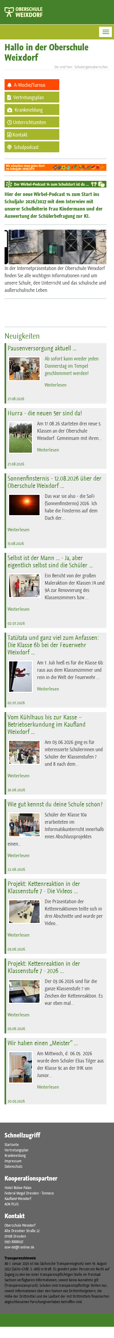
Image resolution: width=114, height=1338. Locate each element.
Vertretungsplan (16, 1150)
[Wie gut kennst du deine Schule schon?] (24, 825)
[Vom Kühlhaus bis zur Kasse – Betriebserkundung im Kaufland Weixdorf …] (24, 752)
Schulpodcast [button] (26, 147)
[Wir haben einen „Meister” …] (20, 1067)
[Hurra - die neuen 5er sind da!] (20, 437)
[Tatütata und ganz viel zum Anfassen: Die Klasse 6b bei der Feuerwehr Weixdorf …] (20, 676)
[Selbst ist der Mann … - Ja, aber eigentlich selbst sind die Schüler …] (24, 586)
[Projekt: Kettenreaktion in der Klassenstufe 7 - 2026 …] (24, 991)
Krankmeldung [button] (28, 109)
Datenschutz (13, 1166)
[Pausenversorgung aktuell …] (24, 369)
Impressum (13, 1161)
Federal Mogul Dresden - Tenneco (29, 1193)
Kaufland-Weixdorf (18, 1198)
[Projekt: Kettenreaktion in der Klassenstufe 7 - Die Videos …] (24, 911)
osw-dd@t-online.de (19, 1247)
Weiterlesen (56, 385)
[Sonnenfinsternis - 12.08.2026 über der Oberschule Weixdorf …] (24, 505)
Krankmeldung (15, 1155)
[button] (32, 84)
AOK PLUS (12, 1204)
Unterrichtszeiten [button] (29, 122)
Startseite (12, 1144)
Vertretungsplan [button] (28, 97)
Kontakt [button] (19, 134)
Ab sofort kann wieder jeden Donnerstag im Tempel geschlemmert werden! (71, 366)
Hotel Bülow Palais (18, 1187)
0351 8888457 (14, 1241)
